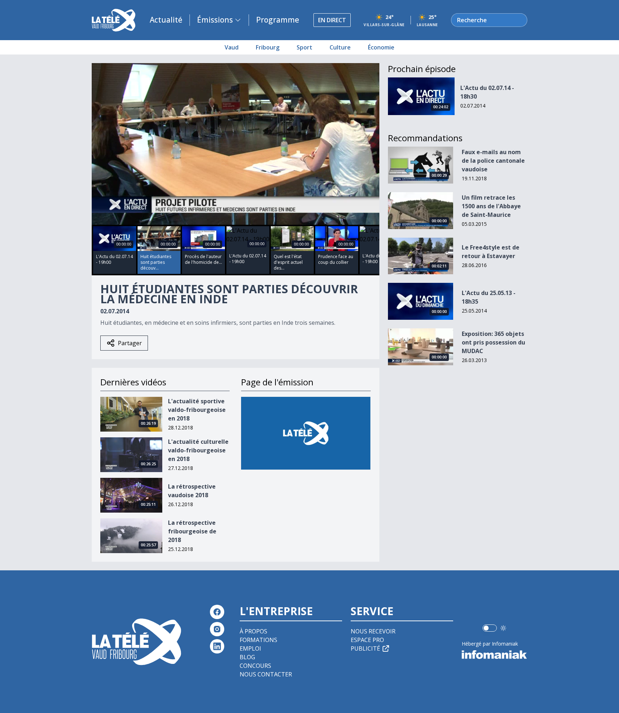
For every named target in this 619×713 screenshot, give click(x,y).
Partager (130, 343)
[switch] (490, 628)
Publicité (365, 648)
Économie (381, 47)
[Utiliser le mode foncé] (503, 628)
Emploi (250, 648)
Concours (255, 666)
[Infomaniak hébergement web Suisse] (494, 654)
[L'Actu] (305, 433)
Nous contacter (266, 674)
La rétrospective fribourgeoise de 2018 (192, 531)
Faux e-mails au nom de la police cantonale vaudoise (493, 160)
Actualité (166, 20)
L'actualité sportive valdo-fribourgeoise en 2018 (197, 409)
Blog (247, 657)
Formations (258, 640)
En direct (332, 20)
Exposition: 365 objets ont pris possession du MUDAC (493, 342)
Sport (304, 47)
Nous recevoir (373, 631)
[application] (235, 144)
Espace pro (367, 640)
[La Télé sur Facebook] (217, 612)
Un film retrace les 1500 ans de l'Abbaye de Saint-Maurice (491, 206)
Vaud (232, 47)
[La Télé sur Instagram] (217, 629)
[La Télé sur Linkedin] (217, 646)
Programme (277, 20)
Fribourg (267, 47)
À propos (253, 631)
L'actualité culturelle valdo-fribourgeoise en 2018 (198, 450)
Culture (340, 47)
